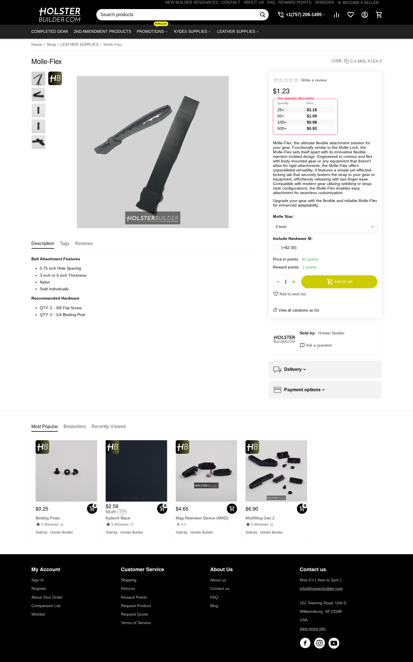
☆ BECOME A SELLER (358, 2)
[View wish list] (350, 14)
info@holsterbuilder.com (321, 588)
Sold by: (308, 333)
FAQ (271, 2)
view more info (313, 628)
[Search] (263, 15)
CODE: (337, 61)
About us (218, 580)
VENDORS (324, 2)
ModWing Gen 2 (260, 518)
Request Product (136, 605)
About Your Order (47, 597)
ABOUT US (254, 2)
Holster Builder (331, 333)
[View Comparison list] (336, 14)
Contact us (219, 588)
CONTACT (230, 2)
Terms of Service (136, 622)
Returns (128, 588)
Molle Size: (283, 216)
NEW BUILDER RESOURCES (191, 2)
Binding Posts (48, 518)
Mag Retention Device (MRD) (202, 518)
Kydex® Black (118, 518)
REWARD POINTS (295, 2)
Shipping (128, 580)
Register (38, 588)
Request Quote (134, 614)
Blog (214, 605)
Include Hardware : (293, 238)
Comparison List (45, 605)
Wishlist (38, 614)
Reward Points (134, 597)
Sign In (37, 580)
